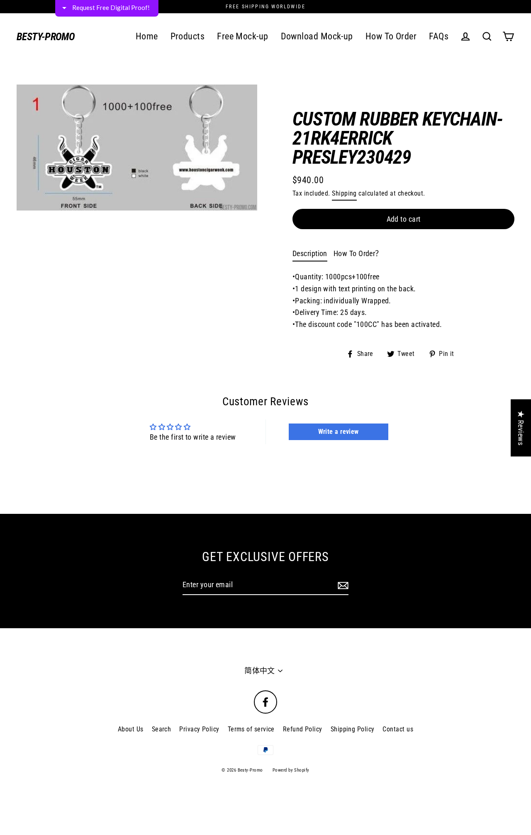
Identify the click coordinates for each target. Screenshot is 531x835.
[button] (372, 62)
